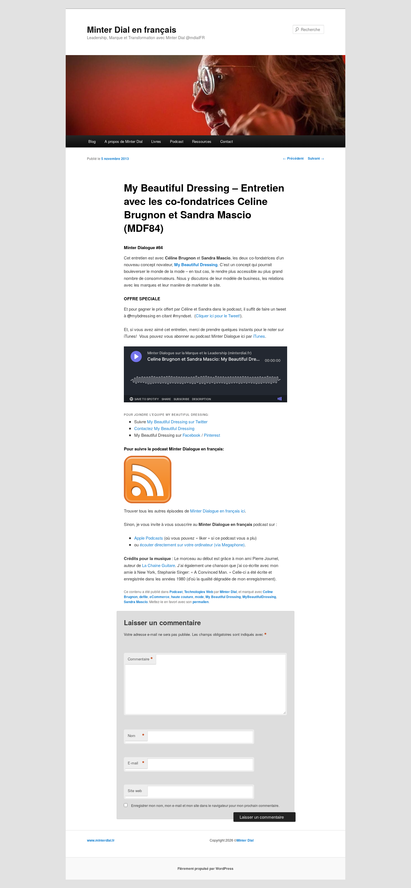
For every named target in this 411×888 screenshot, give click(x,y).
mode (199, 596)
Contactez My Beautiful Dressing (164, 428)
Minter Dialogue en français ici (217, 511)
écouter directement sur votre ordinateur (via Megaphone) (192, 544)
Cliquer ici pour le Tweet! (218, 315)
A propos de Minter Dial (124, 141)
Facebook (191, 435)
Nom (136, 735)
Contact (226, 141)
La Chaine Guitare (158, 565)
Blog (92, 141)
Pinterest (212, 435)
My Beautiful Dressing (223, 596)
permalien (201, 601)
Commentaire (140, 659)
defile (143, 596)
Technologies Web (198, 591)
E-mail (136, 763)
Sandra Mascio (136, 601)
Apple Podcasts (148, 538)
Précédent (293, 158)
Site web (135, 790)
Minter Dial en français (131, 29)
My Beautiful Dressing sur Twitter (177, 421)
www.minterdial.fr (101, 840)
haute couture (182, 596)
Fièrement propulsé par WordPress (205, 868)
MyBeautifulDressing (259, 596)
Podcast (176, 141)
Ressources (201, 141)
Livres (156, 141)
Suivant (316, 158)
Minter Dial (228, 591)
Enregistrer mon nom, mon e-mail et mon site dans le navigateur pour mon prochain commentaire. (205, 805)
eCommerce (159, 596)
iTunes (259, 336)
